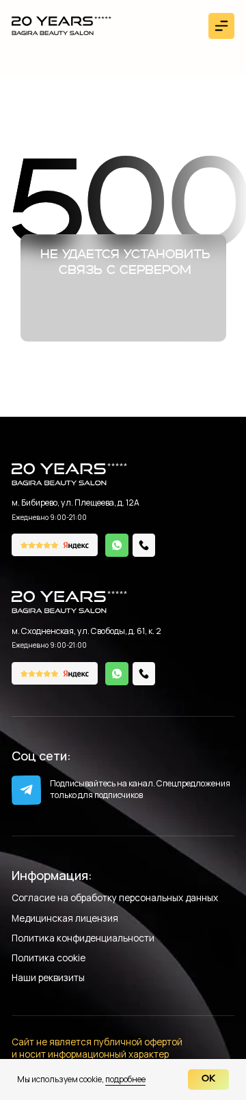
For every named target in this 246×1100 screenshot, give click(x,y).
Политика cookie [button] (48, 959)
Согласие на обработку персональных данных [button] (115, 899)
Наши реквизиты (48, 979)
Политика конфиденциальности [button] (83, 939)
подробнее (125, 1079)
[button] (221, 26)
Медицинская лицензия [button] (65, 919)
